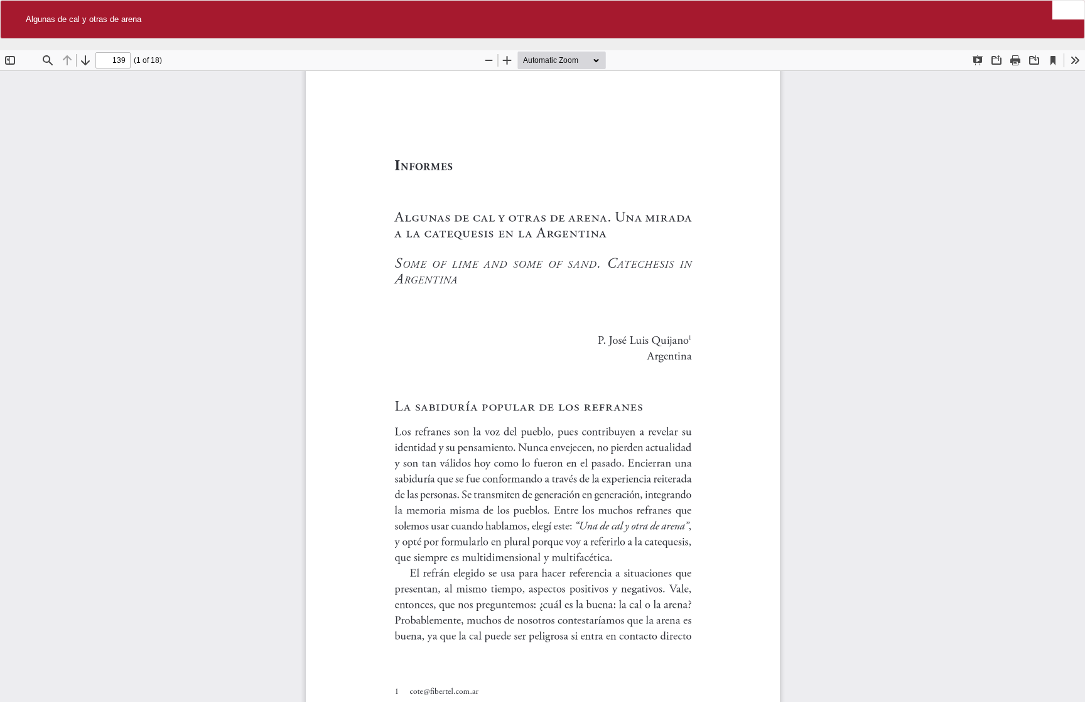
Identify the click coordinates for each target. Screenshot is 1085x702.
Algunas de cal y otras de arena (83, 19)
